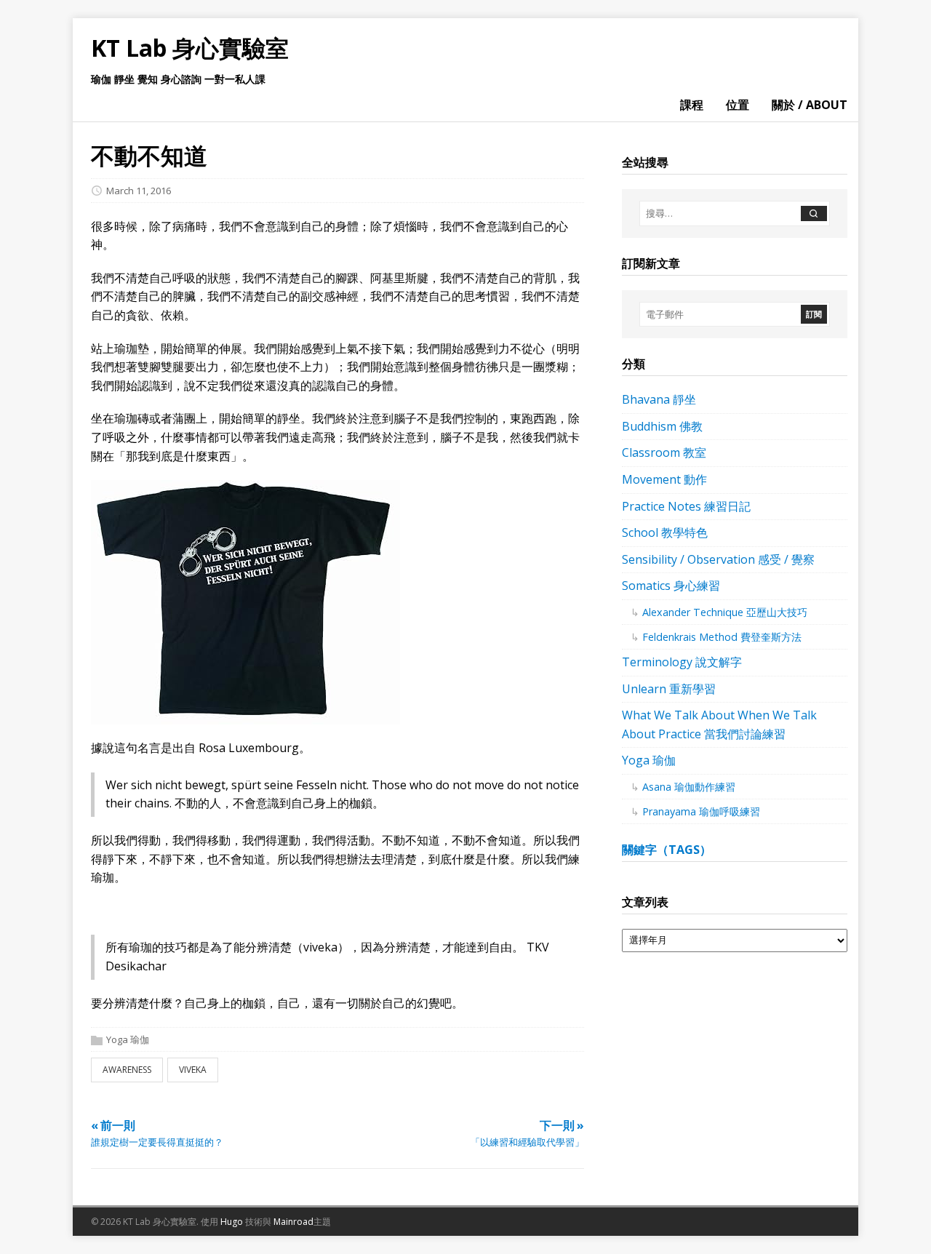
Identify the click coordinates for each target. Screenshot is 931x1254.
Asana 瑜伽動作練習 (688, 787)
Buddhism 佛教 (662, 426)
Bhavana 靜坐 (659, 399)
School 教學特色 (665, 532)
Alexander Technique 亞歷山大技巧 (724, 612)
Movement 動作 (664, 479)
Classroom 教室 (664, 452)
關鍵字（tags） (666, 850)
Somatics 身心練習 (671, 586)
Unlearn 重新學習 (669, 689)
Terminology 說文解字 (682, 662)
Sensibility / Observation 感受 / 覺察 (718, 559)
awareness (127, 1069)
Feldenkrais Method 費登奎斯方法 (722, 637)
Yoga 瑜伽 (127, 1039)
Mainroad (293, 1221)
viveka (193, 1069)
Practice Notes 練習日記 (686, 506)
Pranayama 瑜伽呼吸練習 (701, 811)
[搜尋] (814, 213)
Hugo (231, 1221)
